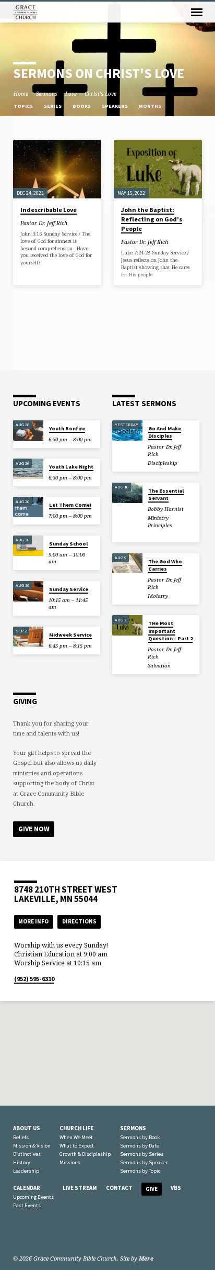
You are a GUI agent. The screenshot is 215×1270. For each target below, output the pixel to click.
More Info (33, 921)
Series (53, 106)
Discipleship (162, 463)
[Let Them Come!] (28, 507)
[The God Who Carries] (127, 563)
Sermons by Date (139, 1145)
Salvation (159, 665)
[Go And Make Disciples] (127, 430)
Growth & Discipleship (85, 1154)
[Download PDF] (80, 222)
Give (152, 1189)
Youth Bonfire (67, 428)
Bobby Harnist (166, 509)
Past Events (27, 1205)
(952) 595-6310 (34, 979)
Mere (146, 1258)
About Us (26, 1128)
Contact (119, 1187)
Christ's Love (100, 93)
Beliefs (21, 1137)
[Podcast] (53, 1233)
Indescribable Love (48, 210)
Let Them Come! (70, 505)
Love (71, 93)
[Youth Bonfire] (28, 430)
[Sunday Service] (28, 591)
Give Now (34, 829)
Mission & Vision (32, 1145)
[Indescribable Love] (57, 169)
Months (150, 106)
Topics (24, 106)
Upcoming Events (33, 1197)
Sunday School (68, 543)
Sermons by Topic (140, 1170)
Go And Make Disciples (164, 432)
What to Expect (76, 1145)
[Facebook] (17, 1233)
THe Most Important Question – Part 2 (170, 631)
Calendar (26, 1187)
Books (82, 106)
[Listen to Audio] (74, 223)
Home (21, 93)
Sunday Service (68, 589)
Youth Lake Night (71, 466)
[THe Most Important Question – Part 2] (127, 625)
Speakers (115, 106)
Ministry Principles (160, 522)
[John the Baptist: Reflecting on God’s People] (158, 169)
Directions (79, 921)
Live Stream (80, 1187)
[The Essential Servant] (127, 493)
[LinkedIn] (30, 1233)
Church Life (76, 1128)
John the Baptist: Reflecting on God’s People (151, 219)
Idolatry (158, 596)
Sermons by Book (140, 1137)
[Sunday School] (28, 546)
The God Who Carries (165, 565)
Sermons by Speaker (144, 1162)
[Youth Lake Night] (28, 469)
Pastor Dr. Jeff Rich (43, 223)
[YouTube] (42, 1233)
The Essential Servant (166, 494)
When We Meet (76, 1137)
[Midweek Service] (28, 637)
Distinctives (27, 1154)
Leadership (26, 1170)
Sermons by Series (141, 1154)
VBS (176, 1187)
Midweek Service (70, 634)
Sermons (46, 93)
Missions (69, 1162)
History (21, 1162)
